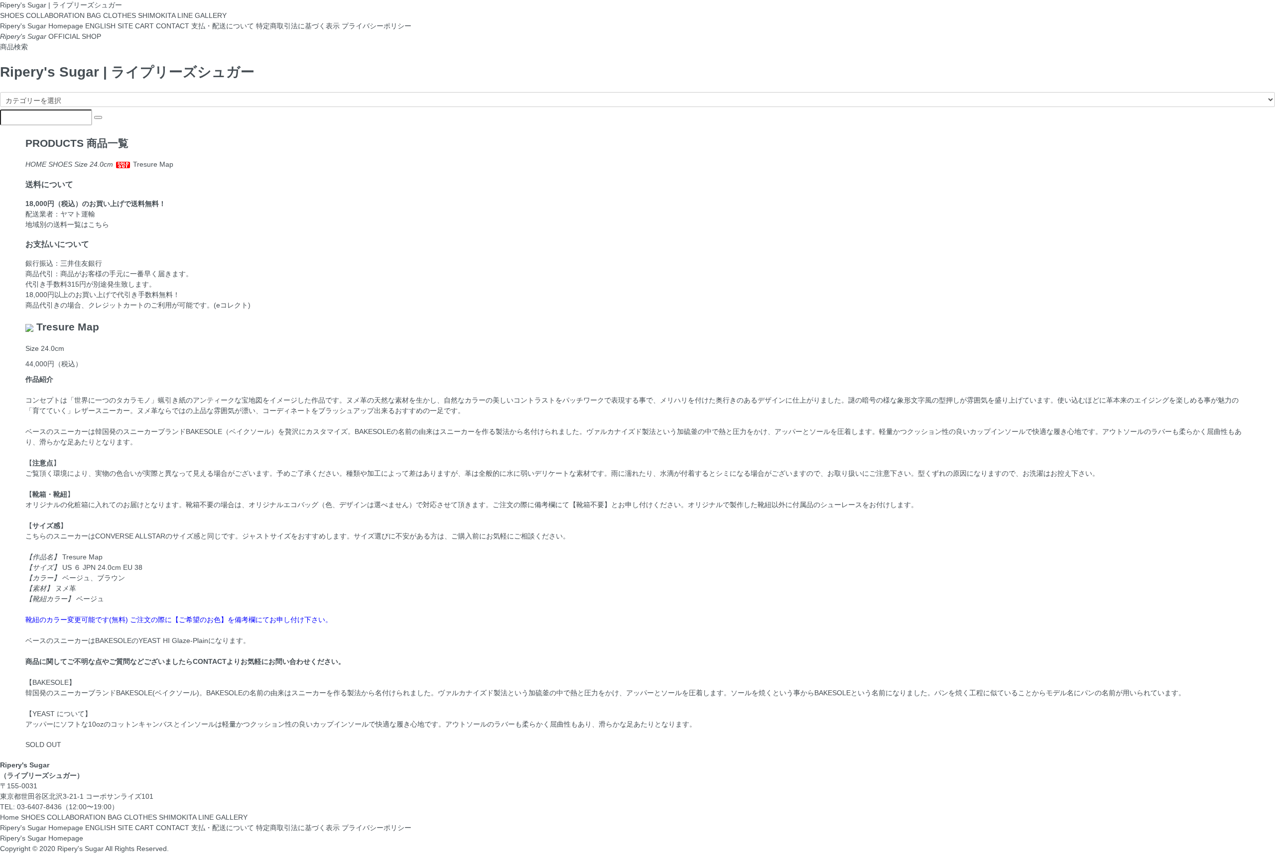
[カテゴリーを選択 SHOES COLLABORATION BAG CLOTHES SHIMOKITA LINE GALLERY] (637, 99)
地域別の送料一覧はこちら (67, 224)
